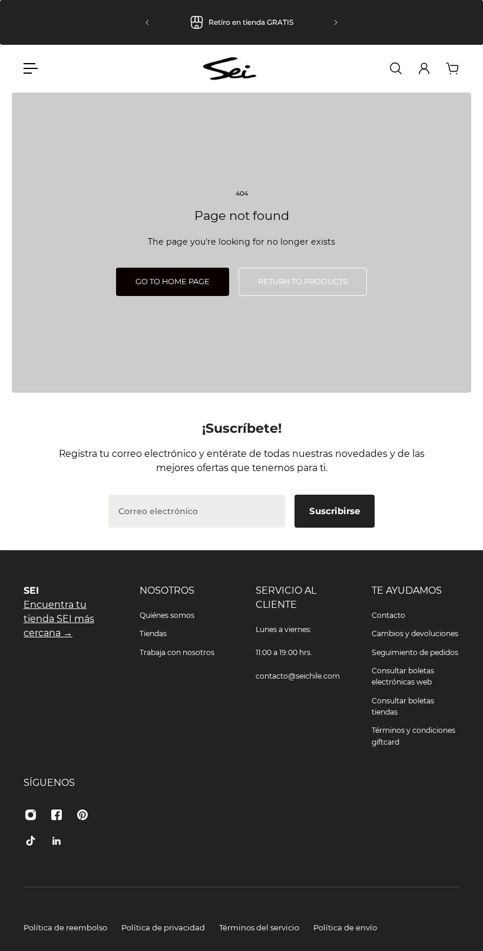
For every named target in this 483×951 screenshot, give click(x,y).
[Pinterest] (82, 815)
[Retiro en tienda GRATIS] (241, 22)
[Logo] (230, 68)
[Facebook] (57, 815)
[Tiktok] (31, 841)
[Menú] (30, 68)
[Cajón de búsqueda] (396, 68)
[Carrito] (452, 68)
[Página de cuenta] (424, 68)
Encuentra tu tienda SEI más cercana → (59, 619)
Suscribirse (334, 510)
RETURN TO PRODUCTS (303, 281)
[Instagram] (31, 815)
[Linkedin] (57, 841)
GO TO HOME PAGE (172, 281)
